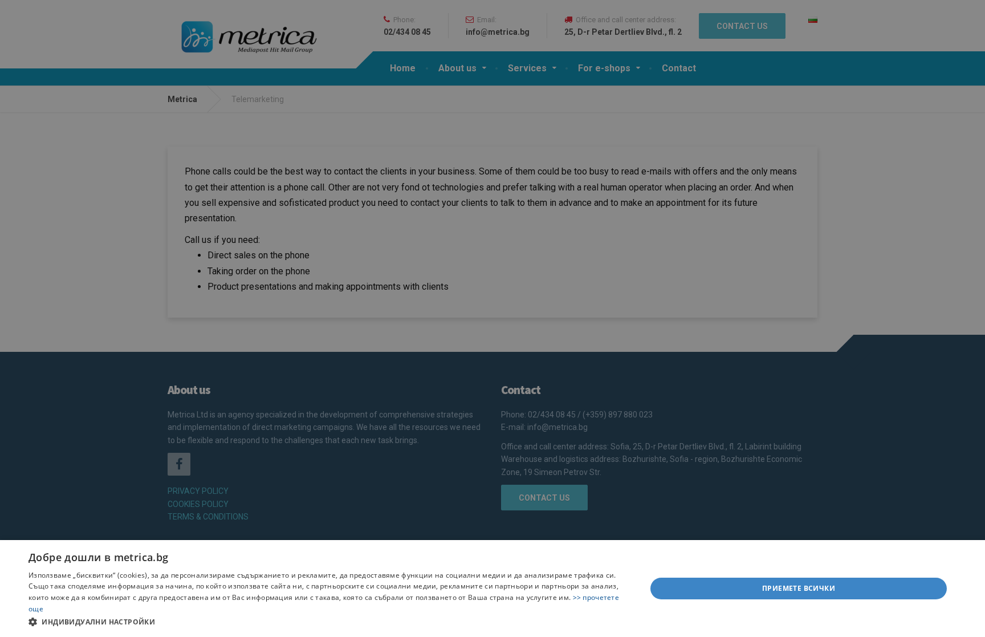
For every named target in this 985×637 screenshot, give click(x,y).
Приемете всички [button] (798, 588)
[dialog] (492, 588)
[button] (328, 621)
